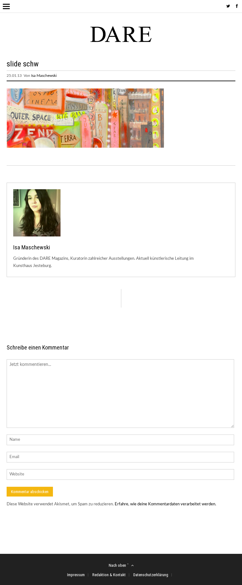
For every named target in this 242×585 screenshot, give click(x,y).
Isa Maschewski (44, 75)
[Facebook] (237, 6)
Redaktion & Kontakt (109, 574)
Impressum (76, 574)
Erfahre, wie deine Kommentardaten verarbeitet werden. (165, 504)
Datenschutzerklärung (150, 574)
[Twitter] (228, 6)
